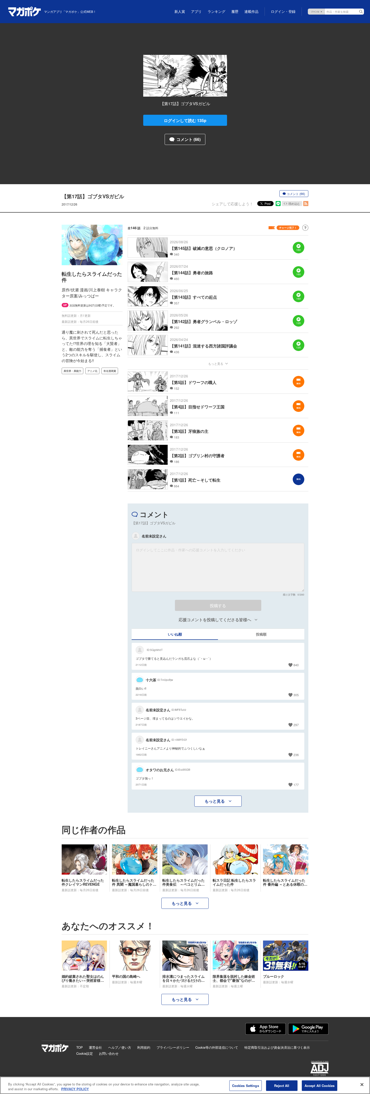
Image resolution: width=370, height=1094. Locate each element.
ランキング (216, 12)
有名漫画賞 (109, 371)
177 (296, 785)
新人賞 (179, 12)
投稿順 (261, 634)
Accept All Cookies (320, 1085)
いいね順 (175, 634)
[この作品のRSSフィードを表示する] (305, 203)
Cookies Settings (245, 1085)
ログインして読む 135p (185, 120)
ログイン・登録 (283, 12)
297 (296, 725)
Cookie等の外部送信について (216, 1047)
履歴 (234, 12)
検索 (361, 12)
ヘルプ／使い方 (119, 1047)
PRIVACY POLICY (75, 1088)
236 (296, 755)
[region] (185, 1085)
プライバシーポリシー (173, 1047)
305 (296, 695)
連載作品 (251, 12)
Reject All (281, 1085)
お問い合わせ (109, 1053)
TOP (79, 1047)
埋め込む (294, 203)
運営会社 (95, 1047)
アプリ (196, 12)
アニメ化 (92, 371)
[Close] (361, 1084)
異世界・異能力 (72, 371)
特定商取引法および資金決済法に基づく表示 (277, 1047)
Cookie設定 (84, 1053)
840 (296, 665)
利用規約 (143, 1047)
